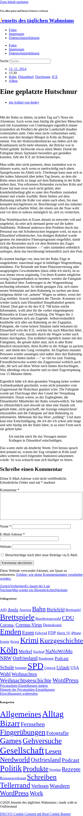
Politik (11, 768)
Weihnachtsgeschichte (26, 680)
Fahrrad (41, 633)
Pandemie (46, 658)
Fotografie (57, 733)
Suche (4, 61)
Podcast (62, 658)
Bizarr (10, 723)
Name (5, 526)
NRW (6, 658)
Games (11, 740)
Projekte (55, 770)
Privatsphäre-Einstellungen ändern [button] (24, 686)
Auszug (25, 610)
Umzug (50, 668)
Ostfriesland (25, 658)
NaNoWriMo (59, 651)
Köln (9, 650)
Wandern (60, 786)
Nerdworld (15, 759)
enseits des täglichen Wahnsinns (37, 20)
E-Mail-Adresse (12, 534)
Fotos (13, 30)
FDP (52, 632)
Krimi (29, 640)
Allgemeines (20, 714)
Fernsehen (33, 724)
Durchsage (42, 77)
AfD (3, 610)
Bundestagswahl (48, 619)
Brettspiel (73, 610)
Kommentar (9, 490)
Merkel (25, 651)
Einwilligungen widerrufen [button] (19, 693)
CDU (68, 618)
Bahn (12, 77)
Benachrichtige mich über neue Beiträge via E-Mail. (41, 555)
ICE (55, 77)
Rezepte (71, 769)
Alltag (13, 81)
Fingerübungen (22, 732)
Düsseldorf (25, 77)
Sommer (21, 668)
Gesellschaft (22, 750)
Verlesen (40, 786)
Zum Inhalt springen (14, 2)
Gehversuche (42, 741)
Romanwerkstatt (13, 778)
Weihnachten (24, 674)
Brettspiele (17, 617)
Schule (7, 667)
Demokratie (52, 625)
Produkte (35, 769)
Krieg (14, 641)
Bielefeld (56, 609)
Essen (28, 632)
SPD (35, 666)
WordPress (65, 680)
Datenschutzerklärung (24, 38)
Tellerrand (15, 785)
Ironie (5, 641)
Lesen (53, 751)
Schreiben (42, 777)
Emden (10, 632)
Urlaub (62, 667)
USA (74, 667)
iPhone (76, 633)
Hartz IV (63, 633)
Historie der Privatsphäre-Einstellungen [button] (27, 689)
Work (36, 793)
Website (5, 546)
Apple (13, 609)
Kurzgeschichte (61, 640)
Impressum (16, 34)
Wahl (5, 674)
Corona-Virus (28, 624)
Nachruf (38, 652)
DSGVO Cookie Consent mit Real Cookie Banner (35, 814)
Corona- (7, 624)
